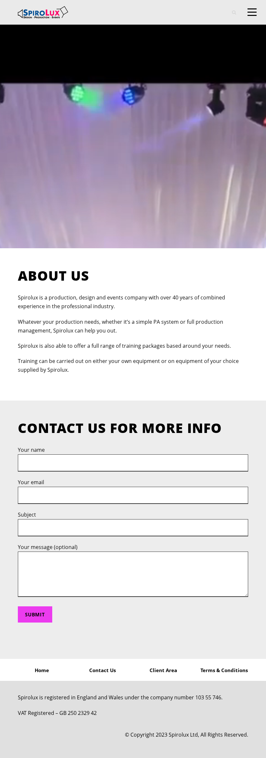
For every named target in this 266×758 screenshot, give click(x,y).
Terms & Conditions (224, 670)
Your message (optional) (48, 547)
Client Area (163, 670)
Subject (27, 514)
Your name (31, 449)
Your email (31, 482)
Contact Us (102, 670)
